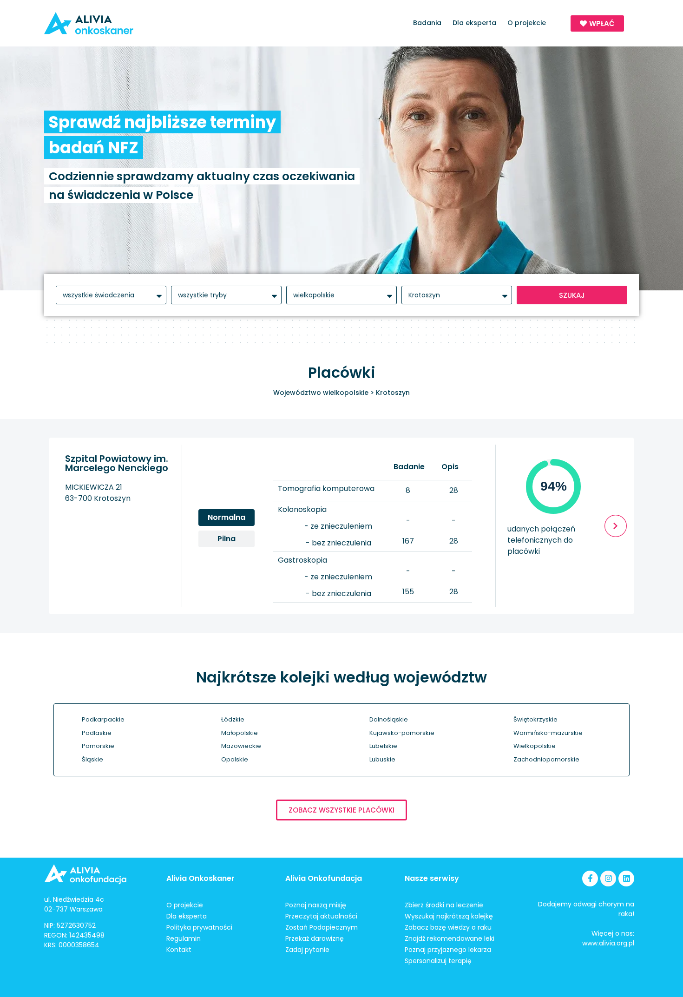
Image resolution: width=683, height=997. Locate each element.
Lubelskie (383, 745)
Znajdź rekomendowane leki (449, 938)
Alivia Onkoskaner (200, 878)
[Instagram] (608, 878)
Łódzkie (232, 719)
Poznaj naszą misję (315, 905)
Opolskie (234, 759)
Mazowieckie (241, 745)
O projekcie (526, 22)
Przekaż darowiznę (314, 938)
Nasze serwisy (432, 878)
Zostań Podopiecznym (321, 927)
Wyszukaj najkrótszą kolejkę (449, 916)
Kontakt (178, 949)
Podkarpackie (103, 719)
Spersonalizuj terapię (438, 960)
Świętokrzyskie (535, 719)
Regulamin (183, 938)
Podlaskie (97, 732)
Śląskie (92, 759)
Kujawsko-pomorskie (401, 732)
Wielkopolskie (534, 745)
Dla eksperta (474, 22)
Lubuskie (382, 759)
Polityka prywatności (199, 927)
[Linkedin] (626, 878)
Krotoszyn (393, 392)
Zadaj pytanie (307, 949)
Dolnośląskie (388, 719)
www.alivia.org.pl (608, 943)
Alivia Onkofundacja (323, 878)
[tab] (226, 517)
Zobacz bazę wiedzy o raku (448, 927)
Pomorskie (98, 745)
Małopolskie (239, 732)
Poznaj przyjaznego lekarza (448, 949)
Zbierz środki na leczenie (444, 905)
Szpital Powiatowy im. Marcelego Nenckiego (116, 463)
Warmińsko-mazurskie (548, 732)
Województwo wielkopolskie (320, 392)
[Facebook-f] (590, 878)
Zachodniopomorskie (546, 759)
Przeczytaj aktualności (321, 916)
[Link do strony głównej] (115, 23)
